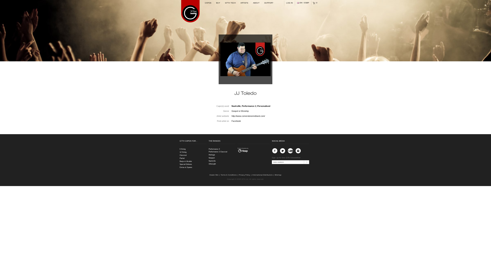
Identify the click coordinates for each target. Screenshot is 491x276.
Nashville (212, 161)
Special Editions (186, 164)
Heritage (212, 155)
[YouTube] (290, 150)
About (256, 3)
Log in (289, 3)
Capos (208, 3)
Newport (212, 158)
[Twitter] (282, 150)
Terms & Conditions (229, 175)
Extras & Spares (186, 167)
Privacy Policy (244, 175)
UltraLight (212, 164)
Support (268, 3)
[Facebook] (274, 150)
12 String (183, 152)
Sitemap (278, 175)
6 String (183, 149)
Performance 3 (214, 149)
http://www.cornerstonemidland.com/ (248, 116)
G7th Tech (230, 3)
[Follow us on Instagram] (298, 150)
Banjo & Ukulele (186, 161)
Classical (183, 155)
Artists (244, 3)
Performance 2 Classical (218, 152)
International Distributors (262, 175)
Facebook (236, 121)
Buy (218, 3)
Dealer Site (214, 175)
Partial (182, 158)
